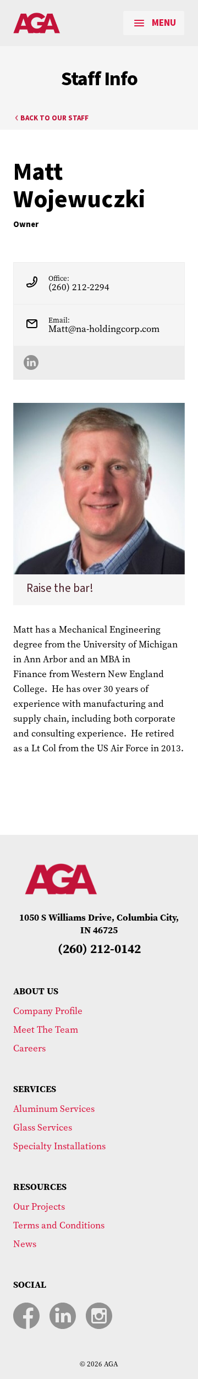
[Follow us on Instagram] (99, 1316)
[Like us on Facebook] (26, 1316)
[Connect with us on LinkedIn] (63, 1316)
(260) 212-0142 (99, 949)
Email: (59, 320)
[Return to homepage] (61, 23)
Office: (58, 278)
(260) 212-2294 (78, 287)
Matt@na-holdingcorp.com (104, 329)
